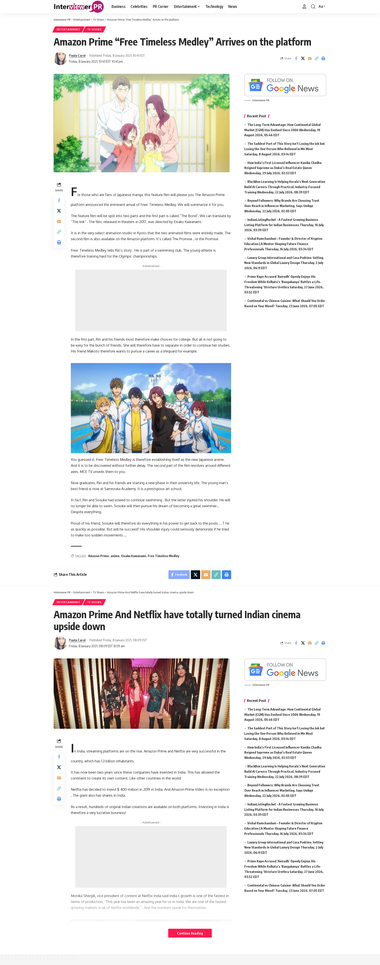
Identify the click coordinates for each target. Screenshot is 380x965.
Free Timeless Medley (163, 556)
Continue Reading (190, 933)
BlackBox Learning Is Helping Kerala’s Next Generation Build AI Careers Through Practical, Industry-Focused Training (284, 187)
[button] (304, 6)
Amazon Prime (98, 556)
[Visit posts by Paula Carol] (60, 58)
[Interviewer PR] (79, 6)
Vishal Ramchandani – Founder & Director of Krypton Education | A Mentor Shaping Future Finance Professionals (283, 244)
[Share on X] (303, 58)
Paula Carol (77, 55)
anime (115, 556)
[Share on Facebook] (296, 58)
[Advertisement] (151, 300)
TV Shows (94, 29)
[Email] (310, 58)
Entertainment (68, 29)
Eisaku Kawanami (133, 556)
